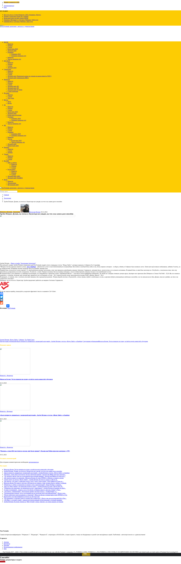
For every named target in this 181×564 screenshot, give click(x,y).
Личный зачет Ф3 (13, 88)
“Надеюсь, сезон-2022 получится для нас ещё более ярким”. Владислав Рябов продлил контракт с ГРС (35, 451)
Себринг (21, 339)
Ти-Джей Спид (29, 339)
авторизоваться (34, 462)
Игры (5, 179)
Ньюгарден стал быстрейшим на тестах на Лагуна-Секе (22, 496)
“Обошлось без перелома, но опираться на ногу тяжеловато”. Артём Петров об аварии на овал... (35, 488)
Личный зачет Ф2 (13, 86)
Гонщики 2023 (16, 54)
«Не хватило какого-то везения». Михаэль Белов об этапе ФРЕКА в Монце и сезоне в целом (34, 478)
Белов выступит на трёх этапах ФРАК (16, 18)
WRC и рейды (12, 162)
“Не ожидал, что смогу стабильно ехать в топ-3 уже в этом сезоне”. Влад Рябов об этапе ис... (34, 481)
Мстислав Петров (34, 212)
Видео (10, 103)
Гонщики (10, 52)
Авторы (6, 542)
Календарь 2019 (16, 140)
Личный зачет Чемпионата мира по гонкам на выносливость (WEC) (29, 76)
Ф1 (5, 105)
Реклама (6, 545)
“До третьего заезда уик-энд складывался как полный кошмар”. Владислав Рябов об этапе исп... (35, 476)
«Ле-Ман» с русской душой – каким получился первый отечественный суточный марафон (33, 500)
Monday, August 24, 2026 (11, 2)
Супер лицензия (13, 91)
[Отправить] (90, 305)
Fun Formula (11, 308)
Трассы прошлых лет (14, 59)
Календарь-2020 (13, 49)
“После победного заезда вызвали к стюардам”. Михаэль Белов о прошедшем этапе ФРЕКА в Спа (35, 495)
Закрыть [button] (2, 561)
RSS (5, 549)
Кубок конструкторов (14, 115)
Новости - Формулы (6, 375)
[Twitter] (90, 296)
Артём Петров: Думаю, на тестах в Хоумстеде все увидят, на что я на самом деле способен (33, 471)
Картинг (6, 147)
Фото (9, 101)
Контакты (7, 543)
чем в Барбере (31, 267)
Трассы (10, 139)
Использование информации (13, 547)
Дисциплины (12, 183)
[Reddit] (90, 302)
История (6, 93)
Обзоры (10, 45)
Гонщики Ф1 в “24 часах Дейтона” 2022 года (18, 21)
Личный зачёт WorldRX (15, 178)
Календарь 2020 (13, 112)
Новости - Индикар (6, 212)
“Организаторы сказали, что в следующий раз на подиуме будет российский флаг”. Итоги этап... (35, 493)
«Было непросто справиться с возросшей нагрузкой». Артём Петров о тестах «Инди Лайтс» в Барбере (35, 415)
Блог (5, 7)
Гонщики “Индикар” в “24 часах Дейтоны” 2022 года (21, 20)
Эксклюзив (7, 198)
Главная (6, 195)
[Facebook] (90, 293)
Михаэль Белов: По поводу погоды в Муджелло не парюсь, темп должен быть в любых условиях (35, 483)
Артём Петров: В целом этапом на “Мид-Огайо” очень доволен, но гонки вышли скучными (33, 502)
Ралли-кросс (11, 169)
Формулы (7, 79)
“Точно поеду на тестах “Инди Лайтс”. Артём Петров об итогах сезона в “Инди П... (31, 479)
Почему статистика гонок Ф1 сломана (16, 16)
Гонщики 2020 (16, 118)
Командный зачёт (13, 145)
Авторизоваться (9, 6)
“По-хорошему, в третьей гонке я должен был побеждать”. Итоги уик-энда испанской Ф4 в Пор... (35, 498)
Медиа (6, 100)
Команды (10, 57)
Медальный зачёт (13, 185)
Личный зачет (12, 67)
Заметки (10, 95)
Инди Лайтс (14, 339)
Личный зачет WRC (14, 176)
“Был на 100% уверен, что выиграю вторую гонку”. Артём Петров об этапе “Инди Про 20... (33, 486)
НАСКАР (7, 61)
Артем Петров (4, 339)
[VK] (90, 299)
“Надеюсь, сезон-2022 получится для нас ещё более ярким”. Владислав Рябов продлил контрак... (35, 474)
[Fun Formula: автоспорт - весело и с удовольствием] (17, 26)
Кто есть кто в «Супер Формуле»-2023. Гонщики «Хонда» (22, 15)
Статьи (10, 47)
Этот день (11, 98)
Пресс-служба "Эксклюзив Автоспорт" (23, 263)
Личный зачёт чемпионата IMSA (18, 78)
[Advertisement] (90, 325)
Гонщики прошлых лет (18, 56)
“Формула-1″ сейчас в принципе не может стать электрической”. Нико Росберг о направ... (33, 485)
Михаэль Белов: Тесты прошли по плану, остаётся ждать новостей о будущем (26, 379)
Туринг (6, 154)
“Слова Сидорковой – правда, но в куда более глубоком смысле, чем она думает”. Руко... (32, 490)
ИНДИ (6, 42)
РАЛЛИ (6, 161)
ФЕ (5, 125)
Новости (10, 44)
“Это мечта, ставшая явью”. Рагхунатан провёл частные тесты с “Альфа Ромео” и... (30, 491)
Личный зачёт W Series (15, 89)
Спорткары (7, 69)
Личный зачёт (12, 50)
